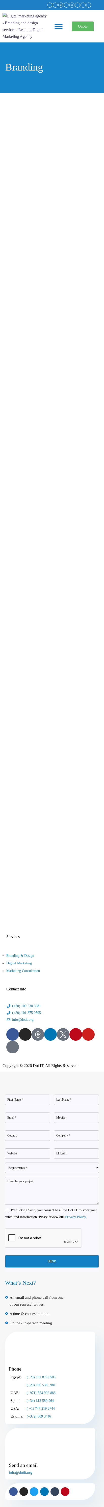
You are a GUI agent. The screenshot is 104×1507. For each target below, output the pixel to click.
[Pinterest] (77, 5)
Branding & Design (20, 956)
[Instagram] (55, 5)
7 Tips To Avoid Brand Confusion (51, 321)
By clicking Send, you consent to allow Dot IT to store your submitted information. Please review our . (51, 1213)
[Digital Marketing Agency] (60, 5)
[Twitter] (34, 1491)
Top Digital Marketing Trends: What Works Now (51, 188)
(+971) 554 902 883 (41, 1393)
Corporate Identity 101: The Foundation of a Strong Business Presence (51, 591)
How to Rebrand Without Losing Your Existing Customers (51, 454)
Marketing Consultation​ (23, 971)
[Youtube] (83, 5)
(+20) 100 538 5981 (41, 1385)
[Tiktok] (88, 5)
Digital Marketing (19, 963)
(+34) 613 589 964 (40, 1401)
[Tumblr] (54, 1491)
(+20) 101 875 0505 (41, 1377)
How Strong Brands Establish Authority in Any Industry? (51, 727)
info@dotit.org (20, 1472)
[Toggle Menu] (59, 29)
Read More (12, 222)
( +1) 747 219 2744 (41, 1408)
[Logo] (25, 16)
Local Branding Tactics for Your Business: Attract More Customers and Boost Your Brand (51, 867)
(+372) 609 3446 (39, 1416)
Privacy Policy (75, 1217)
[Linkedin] (66, 5)
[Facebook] (49, 5)
